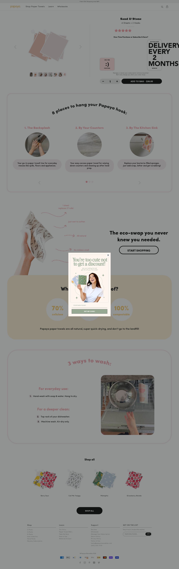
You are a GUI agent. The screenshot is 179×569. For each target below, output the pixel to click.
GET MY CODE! (89, 311)
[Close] (108, 255)
